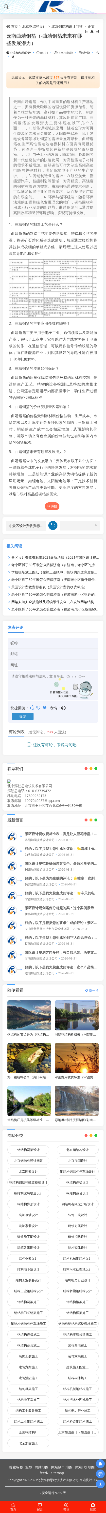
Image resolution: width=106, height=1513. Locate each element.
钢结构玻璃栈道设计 (28, 1193)
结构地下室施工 (28, 1399)
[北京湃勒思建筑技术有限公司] (53, 7)
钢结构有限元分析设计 (78, 1204)
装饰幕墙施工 (77, 1345)
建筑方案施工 (28, 1367)
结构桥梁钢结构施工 (77, 1421)
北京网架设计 (28, 1171)
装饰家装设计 (28, 1226)
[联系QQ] (100, 1463)
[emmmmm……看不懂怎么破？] (38, 708)
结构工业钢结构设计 (28, 1291)
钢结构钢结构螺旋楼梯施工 (77, 1323)
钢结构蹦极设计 (77, 1182)
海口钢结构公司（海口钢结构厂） (31, 1077)
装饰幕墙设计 (28, 1215)
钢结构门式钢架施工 (28, 1312)
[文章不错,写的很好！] (32, 708)
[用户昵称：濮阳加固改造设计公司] (12, 970)
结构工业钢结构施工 (28, 1421)
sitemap (57, 1473)
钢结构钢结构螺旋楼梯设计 (28, 1182)
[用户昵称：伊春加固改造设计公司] (12, 910)
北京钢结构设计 (34, 26)
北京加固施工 (28, 1443)
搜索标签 (16, 1467)
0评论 (86, 53)
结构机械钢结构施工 (77, 1389)
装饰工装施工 (28, 1356)
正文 (91, 26)
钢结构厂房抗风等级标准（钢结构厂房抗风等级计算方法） (49, 1120)
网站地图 (42, 1467)
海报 (54, 506)
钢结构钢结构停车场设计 (77, 1171)
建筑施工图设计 (28, 1236)
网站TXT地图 (85, 1467)
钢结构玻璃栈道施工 (77, 1334)
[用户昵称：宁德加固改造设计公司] (12, 895)
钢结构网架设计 (28, 1149)
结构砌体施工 (77, 1378)
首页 (14, 26)
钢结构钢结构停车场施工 (28, 1323)
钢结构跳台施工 (28, 1345)
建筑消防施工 (28, 1378)
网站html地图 (61, 1467)
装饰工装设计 (77, 1215)
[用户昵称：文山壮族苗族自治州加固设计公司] (12, 925)
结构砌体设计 (77, 1247)
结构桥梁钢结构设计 (77, 1291)
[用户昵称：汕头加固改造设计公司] (12, 851)
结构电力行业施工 (77, 1410)
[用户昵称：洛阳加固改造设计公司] (12, 836)
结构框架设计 (28, 1258)
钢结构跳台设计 (77, 1193)
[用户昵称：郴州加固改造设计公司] (12, 866)
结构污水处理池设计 (77, 1269)
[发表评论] (100, 1474)
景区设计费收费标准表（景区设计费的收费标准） (49, 587)
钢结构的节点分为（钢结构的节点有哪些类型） (41, 1034)
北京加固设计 (77, 1160)
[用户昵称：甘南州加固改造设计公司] (12, 955)
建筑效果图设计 (28, 1247)
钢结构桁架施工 (77, 1302)
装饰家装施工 (77, 1356)
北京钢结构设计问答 (67, 26)
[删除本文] (10, 57)
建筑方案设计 (77, 1226)
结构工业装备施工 (28, 1410)
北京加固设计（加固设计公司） (78, 1432)
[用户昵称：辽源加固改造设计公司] (12, 940)
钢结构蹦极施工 (28, 1334)
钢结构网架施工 (28, 1302)
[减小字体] (87, 31)
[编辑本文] (95, 53)
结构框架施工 (28, 1389)
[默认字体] (92, 31)
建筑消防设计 (77, 1236)
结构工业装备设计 (28, 1280)
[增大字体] (97, 31)
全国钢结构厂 (28, 1432)
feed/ (44, 1473)
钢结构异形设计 (28, 1204)
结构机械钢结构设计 (77, 1258)
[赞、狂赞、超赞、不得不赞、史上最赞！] (45, 708)
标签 (28, 1467)
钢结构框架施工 (77, 1312)
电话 (66, 1509)
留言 (40, 1509)
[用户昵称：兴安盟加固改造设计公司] (12, 881)
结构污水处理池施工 (77, 1399)
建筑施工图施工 (77, 1367)
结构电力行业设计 (77, 1280)
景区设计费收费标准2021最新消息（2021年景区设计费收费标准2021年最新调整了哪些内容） (29, 525)
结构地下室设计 (28, 1269)
